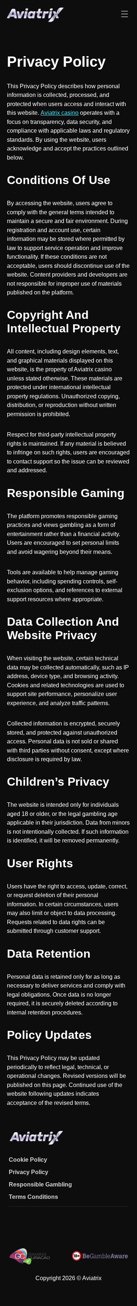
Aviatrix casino (60, 112)
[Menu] (124, 14)
